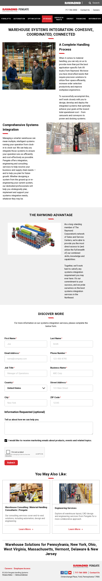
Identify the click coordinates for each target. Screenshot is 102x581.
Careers (96, 10)
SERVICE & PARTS (58, 19)
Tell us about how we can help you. (22, 419)
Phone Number (57, 353)
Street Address (58, 382)
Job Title (9, 368)
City (6, 397)
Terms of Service (21, 575)
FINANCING (81, 19)
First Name (10, 338)
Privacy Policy (7, 575)
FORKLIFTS (6, 19)
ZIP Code (55, 397)
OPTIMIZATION (34, 19)
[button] (92, 3)
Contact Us (85, 10)
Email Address (12, 353)
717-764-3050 (81, 573)
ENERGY (70, 19)
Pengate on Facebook (62, 572)
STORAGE (47, 19)
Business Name (58, 368)
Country (8, 382)
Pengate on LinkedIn (66, 572)
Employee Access (22, 568)
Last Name (55, 338)
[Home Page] (15, 10)
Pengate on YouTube (69, 572)
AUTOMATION (19, 19)
